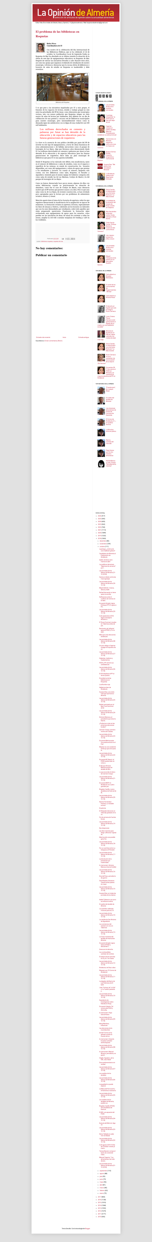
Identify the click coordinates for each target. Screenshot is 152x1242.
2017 (100, 1197)
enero (102, 1193)
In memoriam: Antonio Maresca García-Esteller (107, 866)
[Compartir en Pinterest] (74, 239)
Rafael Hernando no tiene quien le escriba (107, 593)
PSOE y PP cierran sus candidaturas (106, 663)
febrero (102, 1190)
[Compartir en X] (70, 239)
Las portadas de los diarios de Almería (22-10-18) (107, 755)
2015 (100, 1202)
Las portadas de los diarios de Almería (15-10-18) (107, 888)
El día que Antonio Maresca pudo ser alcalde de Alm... (106, 767)
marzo (102, 1188)
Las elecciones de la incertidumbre (105, 1029)
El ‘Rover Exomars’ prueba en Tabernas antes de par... (107, 624)
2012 (100, 1211)
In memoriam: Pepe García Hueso (105, 1013)
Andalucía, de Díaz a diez (107, 967)
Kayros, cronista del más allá (110, 441)
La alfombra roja (104, 684)
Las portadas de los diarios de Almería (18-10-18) (107, 843)
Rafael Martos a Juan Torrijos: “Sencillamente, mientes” (111, 463)
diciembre (103, 541)
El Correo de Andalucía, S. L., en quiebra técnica (111, 421)
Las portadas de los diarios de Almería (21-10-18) (107, 778)
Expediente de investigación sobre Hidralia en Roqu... (106, 1001)
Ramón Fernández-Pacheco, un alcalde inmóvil (106, 803)
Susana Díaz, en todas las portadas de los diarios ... (107, 895)
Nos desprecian (104, 828)
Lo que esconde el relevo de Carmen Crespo (107, 773)
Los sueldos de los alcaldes (105, 1074)
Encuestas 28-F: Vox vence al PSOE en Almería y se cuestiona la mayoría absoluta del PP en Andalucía (107, 373)
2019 (100, 535)
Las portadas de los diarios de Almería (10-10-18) (107, 995)
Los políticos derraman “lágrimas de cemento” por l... (107, 566)
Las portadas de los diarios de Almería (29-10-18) (107, 611)
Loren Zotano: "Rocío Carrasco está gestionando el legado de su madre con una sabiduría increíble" (107, 322)
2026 (100, 516)
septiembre (104, 1171)
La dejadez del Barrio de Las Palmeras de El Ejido (107, 983)
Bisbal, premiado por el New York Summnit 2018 (106, 706)
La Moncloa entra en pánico (111, 430)
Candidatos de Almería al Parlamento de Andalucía (107, 555)
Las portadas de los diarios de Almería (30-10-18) (107, 583)
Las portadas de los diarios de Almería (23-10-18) (107, 736)
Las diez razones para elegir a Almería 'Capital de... (107, 832)
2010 (100, 1216)
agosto (102, 1173)
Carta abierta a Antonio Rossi (111, 296)
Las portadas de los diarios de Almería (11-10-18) (107, 976)
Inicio (64, 337)
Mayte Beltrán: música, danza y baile (106, 588)
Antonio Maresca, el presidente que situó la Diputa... (107, 718)
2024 (100, 521)
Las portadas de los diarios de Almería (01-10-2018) (107, 1165)
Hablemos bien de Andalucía (105, 688)
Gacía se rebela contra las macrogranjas (107, 578)
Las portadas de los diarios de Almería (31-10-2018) (107, 572)
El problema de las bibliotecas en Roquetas (105, 680)
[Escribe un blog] (68, 239)
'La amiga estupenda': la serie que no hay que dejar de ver (110, 118)
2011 (100, 1214)
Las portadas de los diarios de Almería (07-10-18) (107, 1068)
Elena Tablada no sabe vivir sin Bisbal (106, 1135)
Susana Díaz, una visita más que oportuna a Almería (106, 693)
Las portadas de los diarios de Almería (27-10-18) (107, 653)
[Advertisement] (62, 319)
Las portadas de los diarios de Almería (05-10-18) (107, 1095)
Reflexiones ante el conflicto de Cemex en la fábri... (107, 598)
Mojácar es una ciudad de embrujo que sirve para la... (107, 748)
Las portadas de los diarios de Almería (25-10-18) (107, 700)
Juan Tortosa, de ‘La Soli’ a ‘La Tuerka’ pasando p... (107, 989)
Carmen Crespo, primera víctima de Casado (107, 730)
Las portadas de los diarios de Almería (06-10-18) (107, 1079)
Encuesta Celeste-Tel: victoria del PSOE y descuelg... (106, 1008)
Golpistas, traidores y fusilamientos (106, 659)
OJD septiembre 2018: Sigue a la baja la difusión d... (106, 617)
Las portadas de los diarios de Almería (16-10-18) (107, 871)
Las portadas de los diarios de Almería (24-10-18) (107, 712)
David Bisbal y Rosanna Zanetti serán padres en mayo (106, 882)
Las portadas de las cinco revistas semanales (110, 107)
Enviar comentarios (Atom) (53, 341)
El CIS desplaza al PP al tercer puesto (106, 674)
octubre (102, 546)
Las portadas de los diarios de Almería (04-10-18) (107, 1118)
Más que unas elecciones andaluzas (107, 635)
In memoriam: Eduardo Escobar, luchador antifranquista (106, 1040)
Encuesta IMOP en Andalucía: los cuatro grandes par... (106, 784)
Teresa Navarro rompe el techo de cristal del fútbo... (107, 1152)
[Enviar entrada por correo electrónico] (62, 238)
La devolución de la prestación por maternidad (105, 860)
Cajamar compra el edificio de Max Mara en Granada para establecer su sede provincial (107, 130)
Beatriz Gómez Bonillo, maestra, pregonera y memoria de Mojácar (107, 156)
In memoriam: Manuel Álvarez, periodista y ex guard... (107, 1053)
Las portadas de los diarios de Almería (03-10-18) (107, 1129)
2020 (100, 533)
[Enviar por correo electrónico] (66, 239)
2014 (100, 1205)
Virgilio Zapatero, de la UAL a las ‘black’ (106, 1059)
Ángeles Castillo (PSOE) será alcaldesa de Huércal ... (107, 1107)
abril (101, 1185)
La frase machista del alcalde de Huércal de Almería (107, 938)
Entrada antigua (83, 337)
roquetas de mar (58, 241)
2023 (100, 524)
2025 (100, 519)
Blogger (87, 1228)
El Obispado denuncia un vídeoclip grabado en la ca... (107, 812)
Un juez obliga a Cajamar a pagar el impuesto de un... (107, 647)
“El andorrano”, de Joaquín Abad (110, 389)
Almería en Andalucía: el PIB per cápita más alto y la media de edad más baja (107, 335)
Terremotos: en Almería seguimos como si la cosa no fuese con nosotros (107, 143)
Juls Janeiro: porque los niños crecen (110, 237)
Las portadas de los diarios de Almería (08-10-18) (107, 1047)
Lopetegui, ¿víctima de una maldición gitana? (107, 550)
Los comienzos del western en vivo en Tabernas (106, 925)
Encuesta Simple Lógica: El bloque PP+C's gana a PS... (107, 605)
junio (101, 1179)
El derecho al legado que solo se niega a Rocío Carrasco (111, 308)
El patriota (102, 808)
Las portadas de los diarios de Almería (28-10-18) (107, 641)
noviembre (103, 544)
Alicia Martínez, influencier (104, 1024)
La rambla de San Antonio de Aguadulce (107, 920)
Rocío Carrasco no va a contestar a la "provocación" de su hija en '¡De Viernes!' (107, 359)
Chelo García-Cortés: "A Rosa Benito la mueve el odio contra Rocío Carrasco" (107, 227)
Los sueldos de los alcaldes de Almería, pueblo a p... (106, 1101)
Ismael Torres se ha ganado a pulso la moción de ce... (105, 1034)
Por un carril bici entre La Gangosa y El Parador (107, 849)
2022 (100, 527)
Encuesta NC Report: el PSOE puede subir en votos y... (106, 761)
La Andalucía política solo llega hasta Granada (110, 176)
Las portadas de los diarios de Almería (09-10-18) (107, 1019)
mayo (102, 1182)
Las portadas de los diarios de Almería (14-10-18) (107, 915)
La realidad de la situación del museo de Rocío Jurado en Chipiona (111, 204)
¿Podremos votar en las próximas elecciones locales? (107, 725)
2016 (100, 1200)
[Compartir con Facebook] (72, 239)
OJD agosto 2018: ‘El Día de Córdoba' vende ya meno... (107, 1146)
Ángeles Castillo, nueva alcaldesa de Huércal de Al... (107, 791)
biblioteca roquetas (47, 241)
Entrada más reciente (43, 337)
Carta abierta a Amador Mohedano (111, 276)
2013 (100, 1208)
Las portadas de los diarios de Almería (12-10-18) (107, 963)
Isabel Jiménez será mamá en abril (105, 560)
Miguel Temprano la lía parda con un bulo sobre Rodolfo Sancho (107, 260)
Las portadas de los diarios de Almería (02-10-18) (107, 1140)
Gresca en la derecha (106, 949)
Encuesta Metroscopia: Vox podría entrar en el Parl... (107, 742)
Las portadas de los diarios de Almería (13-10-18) (107, 932)
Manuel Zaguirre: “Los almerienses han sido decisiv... (107, 1159)
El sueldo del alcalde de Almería (110, 399)
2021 (100, 530)
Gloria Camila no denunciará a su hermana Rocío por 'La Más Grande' (110, 193)
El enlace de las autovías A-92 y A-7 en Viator (107, 957)
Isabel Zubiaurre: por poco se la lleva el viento (107, 900)
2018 (100, 538)
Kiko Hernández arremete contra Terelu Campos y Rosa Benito (111, 215)
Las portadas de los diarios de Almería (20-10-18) (107, 797)
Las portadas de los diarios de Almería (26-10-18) (107, 669)
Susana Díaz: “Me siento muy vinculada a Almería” (109, 167)
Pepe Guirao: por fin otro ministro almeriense (110, 452)
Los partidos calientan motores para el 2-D (106, 909)
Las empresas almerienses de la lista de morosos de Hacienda (111, 411)
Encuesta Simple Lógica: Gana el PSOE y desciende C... (107, 944)
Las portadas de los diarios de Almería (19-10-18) (107, 823)
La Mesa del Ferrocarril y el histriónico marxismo (107, 1089)
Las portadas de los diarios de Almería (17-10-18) (107, 854)
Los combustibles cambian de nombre (106, 953)
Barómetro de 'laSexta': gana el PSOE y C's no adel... (107, 630)
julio (101, 1176)
